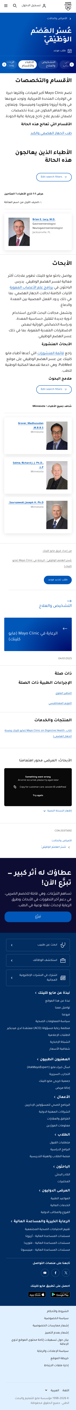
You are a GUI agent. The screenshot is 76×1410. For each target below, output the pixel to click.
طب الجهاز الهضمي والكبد (51, 134)
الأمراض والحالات (57, 18)
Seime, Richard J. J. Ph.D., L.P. (28, 465)
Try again (38, 795)
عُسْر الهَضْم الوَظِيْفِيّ (53, 847)
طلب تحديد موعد (58, 580)
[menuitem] (48, 64)
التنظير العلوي (63, 693)
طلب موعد (59, 51)
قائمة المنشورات (50, 354)
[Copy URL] (15, 787)
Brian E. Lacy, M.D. (44, 219)
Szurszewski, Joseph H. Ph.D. (25, 502)
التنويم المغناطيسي (60, 703)
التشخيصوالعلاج (48, 64)
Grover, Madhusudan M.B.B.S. (30, 425)
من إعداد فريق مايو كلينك (57, 551)
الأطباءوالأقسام (28, 64)
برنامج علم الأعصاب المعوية (31, 288)
